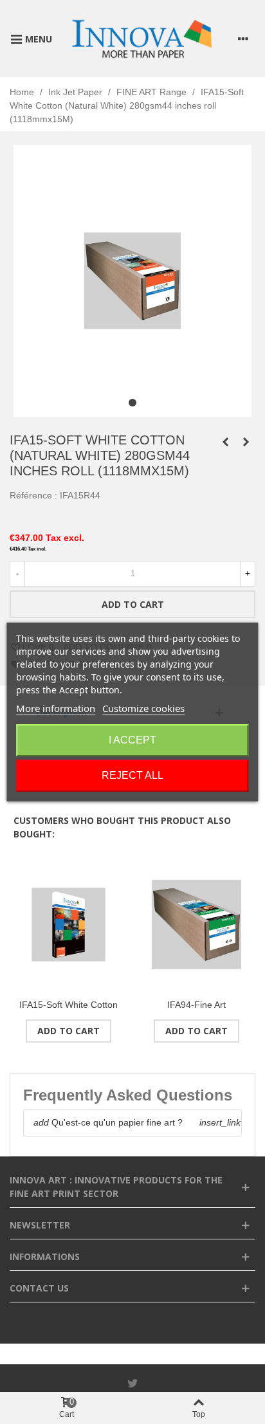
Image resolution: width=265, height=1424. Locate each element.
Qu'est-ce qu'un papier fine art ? (108, 1122)
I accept (132, 740)
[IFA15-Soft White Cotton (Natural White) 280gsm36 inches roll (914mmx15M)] (225, 442)
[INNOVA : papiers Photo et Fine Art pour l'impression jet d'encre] (141, 38)
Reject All (132, 775)
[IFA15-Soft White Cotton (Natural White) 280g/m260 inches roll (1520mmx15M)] (245, 442)
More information (55, 708)
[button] (132, 402)
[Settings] (243, 38)
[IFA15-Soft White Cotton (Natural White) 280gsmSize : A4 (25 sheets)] (68, 924)
